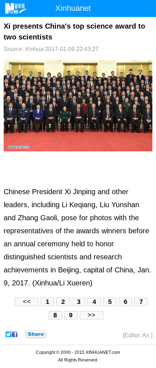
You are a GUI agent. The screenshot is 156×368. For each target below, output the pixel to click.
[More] (35, 334)
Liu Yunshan (119, 205)
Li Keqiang (78, 205)
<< (27, 301)
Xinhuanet (73, 8)
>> (91, 315)
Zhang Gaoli (37, 218)
